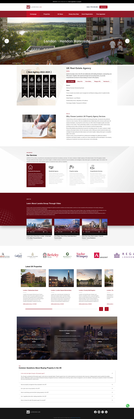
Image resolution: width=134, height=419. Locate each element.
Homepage (33, 14)
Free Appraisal (100, 14)
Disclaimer (73, 417)
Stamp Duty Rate (74, 14)
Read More (34, 352)
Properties (47, 14)
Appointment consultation (103, 7)
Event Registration (87, 14)
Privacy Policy (77, 417)
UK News (60, 14)
